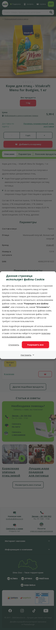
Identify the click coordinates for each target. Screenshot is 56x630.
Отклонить (13, 344)
